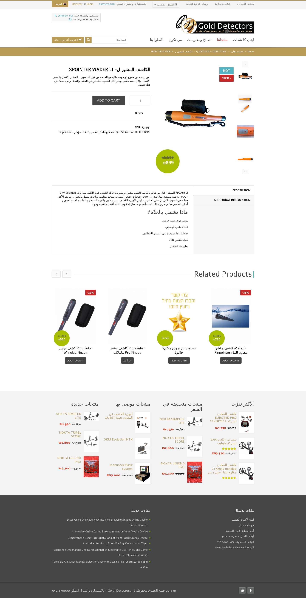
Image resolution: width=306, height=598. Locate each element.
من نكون (175, 39)
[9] (245, 159)
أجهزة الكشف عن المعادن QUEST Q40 (119, 416)
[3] (245, 104)
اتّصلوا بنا (156, 39)
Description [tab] (241, 190)
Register (77, 4)
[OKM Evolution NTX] (142, 448)
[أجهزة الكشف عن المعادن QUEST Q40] (142, 422)
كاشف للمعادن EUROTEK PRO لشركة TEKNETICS (223, 417)
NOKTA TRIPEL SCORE (174, 439)
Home (251, 51)
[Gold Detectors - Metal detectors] (214, 23)
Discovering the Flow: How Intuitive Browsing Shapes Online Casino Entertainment (107, 522)
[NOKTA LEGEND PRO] (194, 472)
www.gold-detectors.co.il (230, 547)
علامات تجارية (237, 51)
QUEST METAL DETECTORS (211, 51)
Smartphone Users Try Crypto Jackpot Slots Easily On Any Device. (108, 538)
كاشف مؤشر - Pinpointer (74, 132)
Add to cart (108, 100)
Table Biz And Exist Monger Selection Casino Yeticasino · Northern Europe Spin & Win (100, 564)
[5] (245, 131)
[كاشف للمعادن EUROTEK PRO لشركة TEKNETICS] (246, 422)
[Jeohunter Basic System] (142, 473)
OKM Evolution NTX (118, 439)
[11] (245, 77)
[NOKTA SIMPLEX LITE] (194, 421)
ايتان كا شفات (243, 39)
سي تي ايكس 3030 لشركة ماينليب (223, 441)
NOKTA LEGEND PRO (173, 465)
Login (90, 4)
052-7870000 (65, 15)
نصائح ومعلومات (199, 39)
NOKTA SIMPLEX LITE (172, 421)
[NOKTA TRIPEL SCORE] (194, 446)
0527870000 (107, 4)
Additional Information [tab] (232, 200)
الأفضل (94, 132)
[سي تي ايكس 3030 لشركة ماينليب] (246, 448)
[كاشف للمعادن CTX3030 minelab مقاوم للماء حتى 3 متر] (246, 473)
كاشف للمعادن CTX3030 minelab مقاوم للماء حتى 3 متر (222, 468)
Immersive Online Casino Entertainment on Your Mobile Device (110, 531)
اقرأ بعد (127, 360)
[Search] (88, 40)
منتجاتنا (222, 39)
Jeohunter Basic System (121, 467)
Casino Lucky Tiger (136, 543)
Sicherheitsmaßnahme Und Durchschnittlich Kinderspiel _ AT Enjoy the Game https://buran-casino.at (101, 552)
